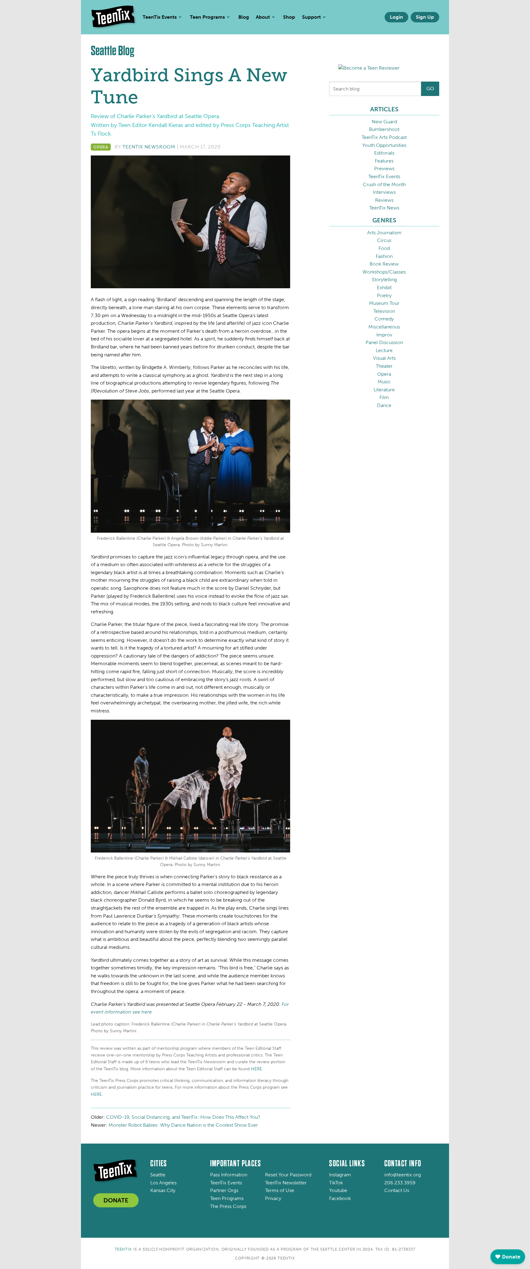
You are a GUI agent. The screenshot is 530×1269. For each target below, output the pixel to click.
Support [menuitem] (311, 17)
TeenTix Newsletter (286, 1183)
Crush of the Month (384, 184)
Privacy (273, 1198)
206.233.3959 (400, 1183)
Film (384, 397)
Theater (384, 366)
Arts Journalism (384, 233)
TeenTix (123, 1249)
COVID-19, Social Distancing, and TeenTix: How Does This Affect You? (183, 1117)
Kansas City (162, 1190)
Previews (384, 168)
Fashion (384, 256)
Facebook (340, 1198)
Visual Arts (384, 358)
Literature (384, 390)
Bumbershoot (384, 129)
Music (384, 382)
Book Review (384, 264)
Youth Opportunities (384, 145)
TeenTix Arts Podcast (384, 137)
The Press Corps (228, 1206)
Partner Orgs (224, 1190)
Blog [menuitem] (243, 17)
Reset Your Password (288, 1175)
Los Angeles (163, 1183)
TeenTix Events (384, 176)
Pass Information (228, 1175)
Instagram (340, 1175)
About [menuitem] (263, 17)
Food (384, 248)
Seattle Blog (112, 51)
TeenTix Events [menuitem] (160, 17)
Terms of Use (279, 1190)
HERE (256, 1069)
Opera (100, 147)
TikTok (336, 1183)
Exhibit (384, 287)
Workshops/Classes (384, 272)
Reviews (384, 200)
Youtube (338, 1190)
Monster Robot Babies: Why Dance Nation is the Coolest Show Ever (183, 1125)
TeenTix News (384, 208)
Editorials (384, 153)
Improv (384, 335)
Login (396, 17)
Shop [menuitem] (289, 17)
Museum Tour (384, 303)
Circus (384, 240)
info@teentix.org (402, 1175)
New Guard (384, 122)
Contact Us (396, 1190)
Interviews (384, 192)
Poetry (384, 295)
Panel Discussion (384, 342)
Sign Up (425, 17)
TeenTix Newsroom (148, 147)
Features (384, 161)
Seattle (157, 1175)
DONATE (116, 1200)
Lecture (384, 350)
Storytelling (384, 279)
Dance (384, 405)
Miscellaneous (384, 327)
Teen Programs (227, 1198)
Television (384, 311)
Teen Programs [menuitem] (207, 17)
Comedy (384, 319)
